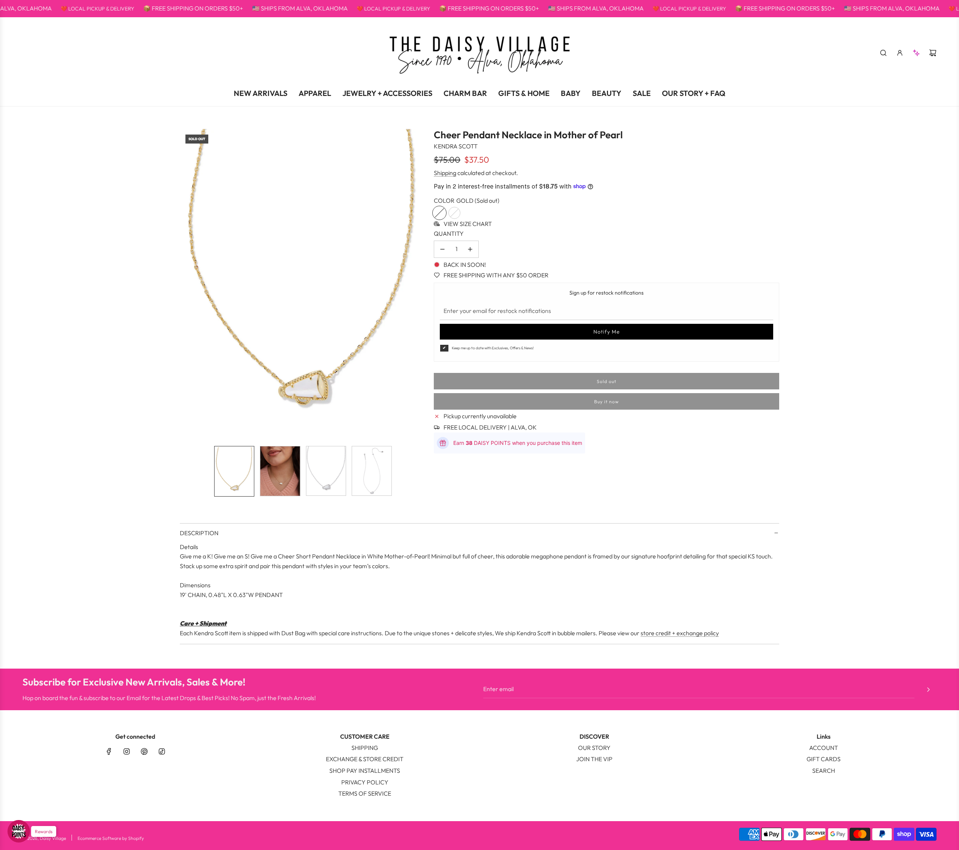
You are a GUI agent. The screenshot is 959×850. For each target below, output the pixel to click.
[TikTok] (162, 751)
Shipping (445, 173)
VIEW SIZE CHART (468, 223)
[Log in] (900, 53)
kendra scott (456, 146)
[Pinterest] (144, 751)
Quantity (449, 233)
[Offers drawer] (916, 53)
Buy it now (606, 401)
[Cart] (933, 53)
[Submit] (928, 689)
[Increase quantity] (470, 249)
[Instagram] (126, 751)
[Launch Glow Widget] (18, 831)
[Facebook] (109, 751)
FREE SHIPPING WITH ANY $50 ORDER (496, 275)
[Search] (883, 53)
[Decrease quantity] (442, 249)
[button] (186, 284)
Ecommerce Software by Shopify (111, 838)
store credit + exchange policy (680, 633)
